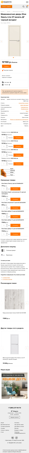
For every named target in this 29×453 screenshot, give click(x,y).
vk (12, 437)
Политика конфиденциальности (20, 432)
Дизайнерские (24, 109)
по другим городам (7, 279)
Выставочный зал (5, 424)
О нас (2, 432)
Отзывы (3, 428)
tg (16, 437)
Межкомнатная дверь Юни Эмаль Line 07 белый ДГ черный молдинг (14, 358)
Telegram (15, 411)
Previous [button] (1, 41)
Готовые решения (5, 426)
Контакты (17, 422)
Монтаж (16, 428)
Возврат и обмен (19, 430)
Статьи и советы (5, 430)
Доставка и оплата (19, 426)
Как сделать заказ (19, 424)
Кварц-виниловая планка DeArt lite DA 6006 (14, 312)
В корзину (18, 137)
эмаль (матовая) (24, 105)
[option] (14, 40)
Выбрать (6, 66)
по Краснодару (6, 277)
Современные (24, 107)
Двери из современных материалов (19, 119)
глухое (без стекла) (23, 103)
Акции (2, 422)
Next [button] (28, 41)
